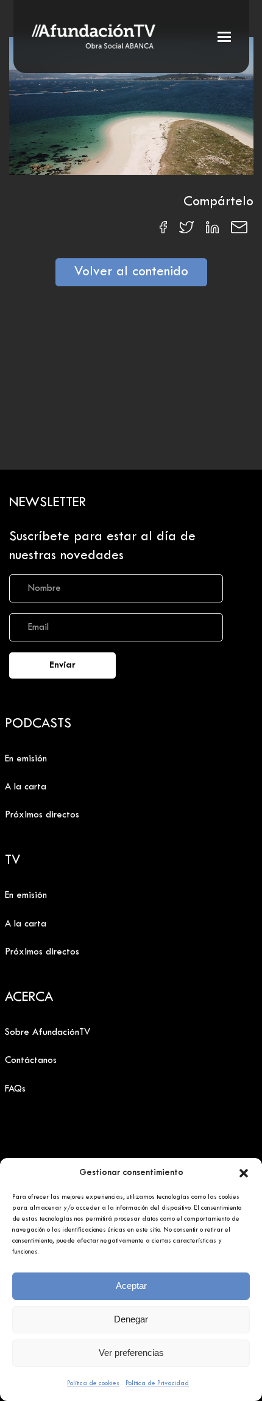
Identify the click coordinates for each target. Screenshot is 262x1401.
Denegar (131, 1319)
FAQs (15, 1089)
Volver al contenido (131, 272)
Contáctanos (31, 1060)
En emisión (26, 759)
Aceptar (131, 1285)
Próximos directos (42, 815)
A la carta (25, 787)
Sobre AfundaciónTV (47, 1032)
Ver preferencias (131, 1352)
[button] (244, 1173)
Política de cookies (93, 1383)
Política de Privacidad (157, 1383)
